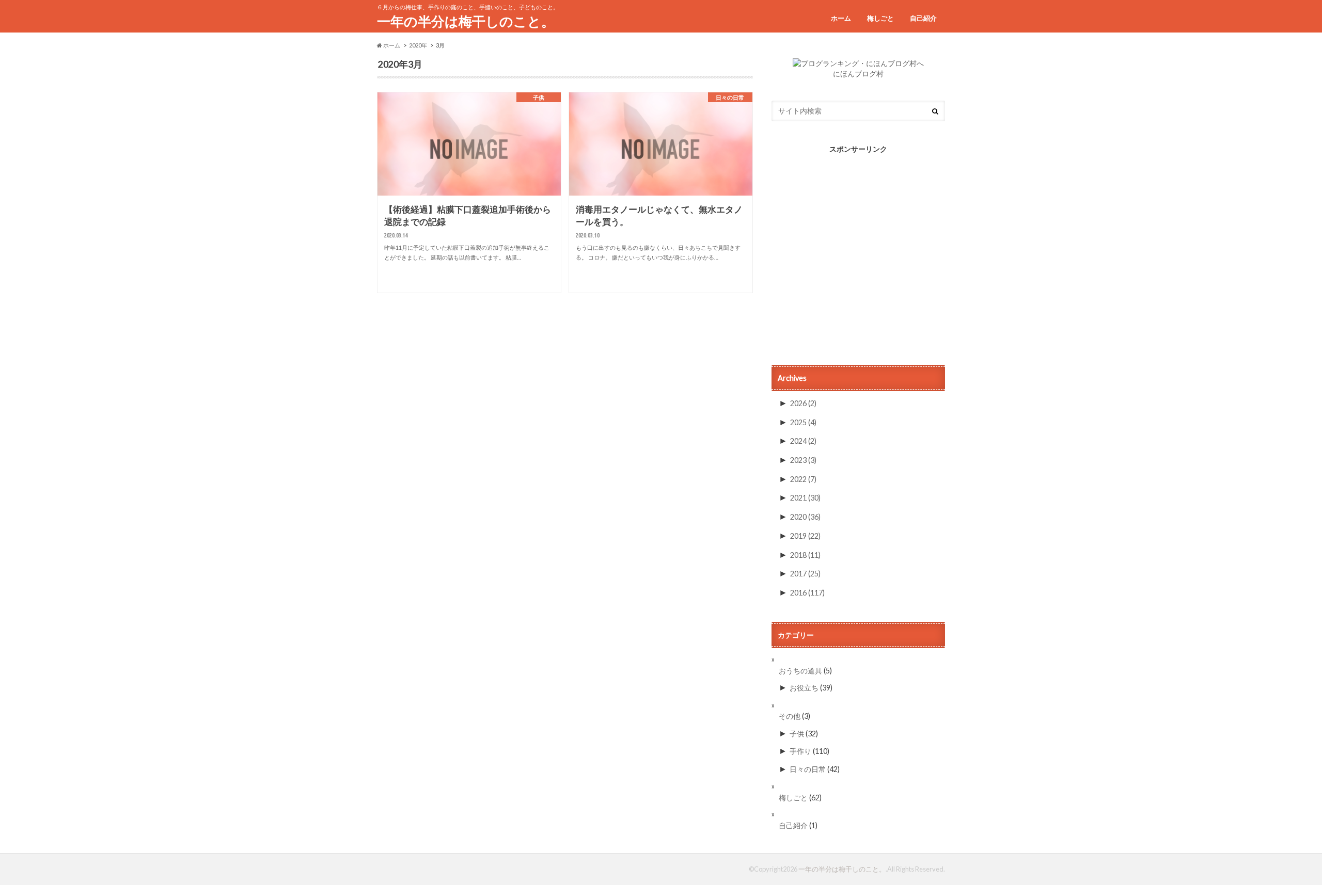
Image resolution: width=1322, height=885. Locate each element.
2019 (805, 536)
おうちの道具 (800, 670)
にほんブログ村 (858, 74)
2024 (803, 441)
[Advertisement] (858, 259)
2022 (803, 479)
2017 (805, 573)
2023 (803, 460)
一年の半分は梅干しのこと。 (466, 21)
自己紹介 (923, 18)
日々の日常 (808, 769)
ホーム (841, 18)
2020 (805, 516)
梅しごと (880, 18)
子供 (797, 733)
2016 (807, 592)
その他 (789, 716)
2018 (805, 555)
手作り (800, 751)
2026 (803, 403)
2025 (803, 422)
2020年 (418, 45)
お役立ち (804, 687)
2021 (805, 497)
